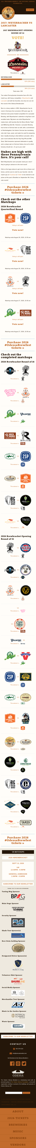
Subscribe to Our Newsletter (18, 884)
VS (18, 218)
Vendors (18, 1144)
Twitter (20, 174)
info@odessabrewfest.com (20, 1053)
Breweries (18, 1124)
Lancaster (4, 101)
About (18, 1111)
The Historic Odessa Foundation (19, 1082)
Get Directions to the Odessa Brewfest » (18, 1058)
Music (18, 1131)
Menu (30, 10)
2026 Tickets (18, 1118)
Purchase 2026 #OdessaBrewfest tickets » (18, 189)
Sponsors (18, 1138)
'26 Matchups (18, 852)
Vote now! (18, 230)
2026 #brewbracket (18, 857)
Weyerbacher (26, 98)
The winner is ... (15, 378)
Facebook (13, 174)
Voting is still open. (17, 225)
